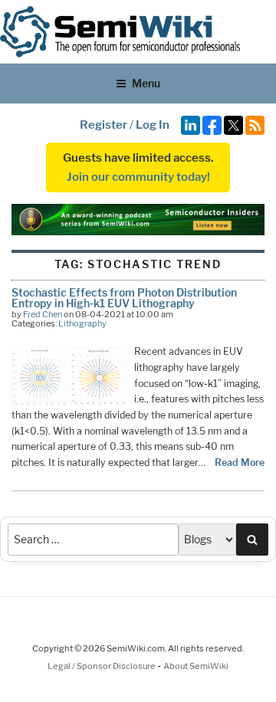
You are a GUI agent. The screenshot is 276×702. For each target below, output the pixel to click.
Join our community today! (138, 177)
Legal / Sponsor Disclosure (102, 666)
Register (103, 125)
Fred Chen (42, 314)
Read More (239, 462)
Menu (146, 83)
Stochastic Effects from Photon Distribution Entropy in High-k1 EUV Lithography (124, 298)
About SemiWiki (195, 666)
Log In (152, 125)
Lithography (82, 323)
